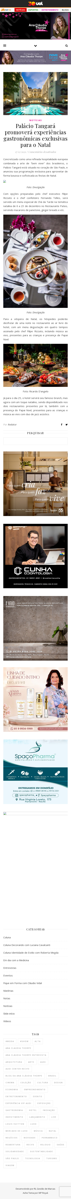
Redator (12, 424)
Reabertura (13, 1144)
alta (38, 1041)
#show (24, 1041)
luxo (33, 1124)
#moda (10, 1041)
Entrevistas (9, 967)
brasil (52, 1075)
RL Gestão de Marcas (44, 1188)
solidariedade (15, 1151)
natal (52, 1131)
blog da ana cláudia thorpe (24, 1075)
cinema (10, 1082)
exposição (44, 1103)
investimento (14, 1117)
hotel (33, 1110)
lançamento (37, 1117)
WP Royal (43, 1192)
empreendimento (35, 1089)
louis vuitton (15, 1124)
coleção (25, 1082)
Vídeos (7, 1021)
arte (31, 1062)
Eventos (8, 975)
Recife (30, 1144)
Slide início (9, 1013)
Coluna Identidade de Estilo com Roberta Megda (30, 952)
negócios (12, 1137)
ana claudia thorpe (18, 1048)
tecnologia (32, 1158)
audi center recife (18, 1069)
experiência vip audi (18, 1103)
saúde (60, 1144)
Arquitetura (14, 1062)
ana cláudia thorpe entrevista (26, 1055)
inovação (49, 1110)
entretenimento (16, 1096)
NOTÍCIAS (20, 10)
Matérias (8, 990)
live (53, 1117)
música (38, 1131)
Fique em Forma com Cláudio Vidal (22, 983)
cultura (42, 1082)
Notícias (35, 120)
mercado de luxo (17, 1131)
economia (12, 1089)
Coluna (7, 937)
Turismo (51, 1158)
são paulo (12, 1158)
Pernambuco (50, 1137)
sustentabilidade (41, 1151)
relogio (45, 1144)
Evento (37, 1096)
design (58, 1082)
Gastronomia (14, 1110)
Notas (6, 998)
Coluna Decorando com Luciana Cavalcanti (26, 945)
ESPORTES (33, 10)
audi (43, 1062)
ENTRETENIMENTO (50, 10)
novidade (30, 1137)
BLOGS (65, 10)
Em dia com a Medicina (16, 960)
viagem (10, 1165)
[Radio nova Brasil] (35, 63)
